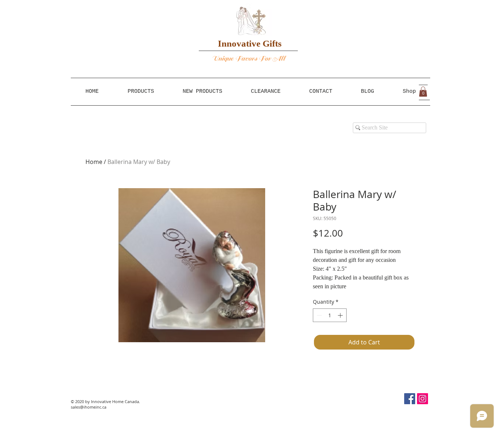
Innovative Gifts (250, 43)
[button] (423, 91)
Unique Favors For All (248, 58)
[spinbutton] (329, 315)
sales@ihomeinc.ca (88, 407)
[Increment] (340, 315)
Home (93, 162)
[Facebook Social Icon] (409, 398)
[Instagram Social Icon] (422, 398)
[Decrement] (318, 315)
